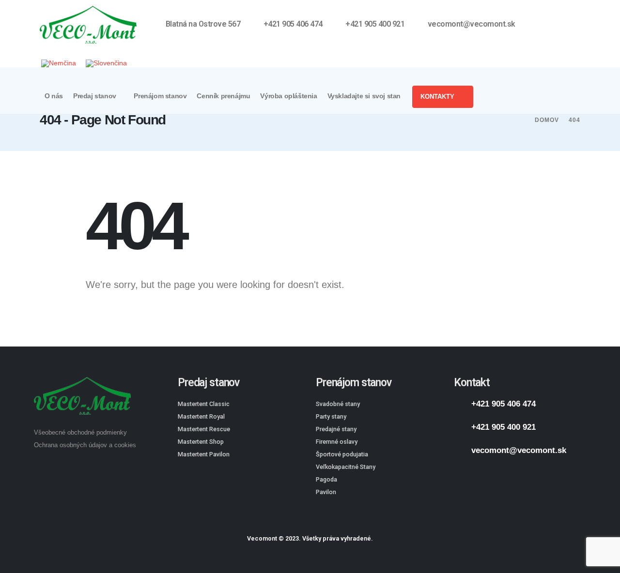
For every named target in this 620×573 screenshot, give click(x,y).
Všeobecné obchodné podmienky (80, 432)
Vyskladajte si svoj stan (364, 96)
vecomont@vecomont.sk (518, 450)
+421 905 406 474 (503, 403)
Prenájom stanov (160, 96)
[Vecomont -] (88, 25)
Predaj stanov (94, 96)
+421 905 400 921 (503, 427)
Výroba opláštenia (288, 96)
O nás (54, 96)
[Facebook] (547, 24)
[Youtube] (564, 24)
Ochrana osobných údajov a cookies (85, 445)
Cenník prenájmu (223, 96)
